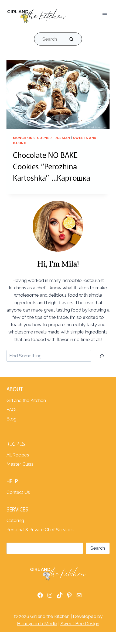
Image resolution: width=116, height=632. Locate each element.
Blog (11, 419)
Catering (15, 520)
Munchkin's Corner (32, 138)
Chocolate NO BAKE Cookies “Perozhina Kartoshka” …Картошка (51, 166)
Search (97, 548)
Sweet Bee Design (79, 623)
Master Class (19, 464)
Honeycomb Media (37, 623)
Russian (62, 138)
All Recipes (17, 455)
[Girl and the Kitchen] (36, 15)
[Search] (102, 356)
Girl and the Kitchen (26, 400)
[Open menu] (105, 13)
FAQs (12, 409)
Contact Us (18, 492)
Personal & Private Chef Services (40, 529)
